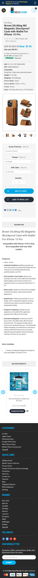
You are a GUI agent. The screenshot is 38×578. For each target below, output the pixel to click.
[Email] (8, 210)
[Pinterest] (19, 210)
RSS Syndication (8, 487)
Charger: (18, 157)
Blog (3, 482)
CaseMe (5, 506)
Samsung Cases (8, 439)
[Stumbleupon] (14, 538)
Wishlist (27, 411)
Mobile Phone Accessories (11, 447)
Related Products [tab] (19, 364)
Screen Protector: (19, 147)
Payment (5, 479)
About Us (5, 474)
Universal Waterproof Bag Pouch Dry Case (19, 400)
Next (35, 135)
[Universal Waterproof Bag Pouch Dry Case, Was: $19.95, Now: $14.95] (19, 381)
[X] (13, 210)
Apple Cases (6, 436)
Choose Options (17, 411)
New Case (5, 501)
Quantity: (18, 178)
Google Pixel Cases (9, 442)
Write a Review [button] (10, 41)
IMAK (4, 519)
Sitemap (5, 490)
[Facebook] (5, 210)
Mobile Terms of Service (10, 463)
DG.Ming (5, 509)
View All (5, 450)
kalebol (4, 524)
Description (19, 225)
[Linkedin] (15, 210)
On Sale (4, 434)
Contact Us (6, 476)
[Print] (10, 210)
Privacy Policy (7, 466)
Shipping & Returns (8, 484)
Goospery (5, 517)
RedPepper (6, 522)
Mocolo (5, 511)
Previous (3, 135)
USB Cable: (18, 168)
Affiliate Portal (7, 461)
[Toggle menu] (4, 10)
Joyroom (5, 514)
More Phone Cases (9, 444)
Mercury (5, 503)
